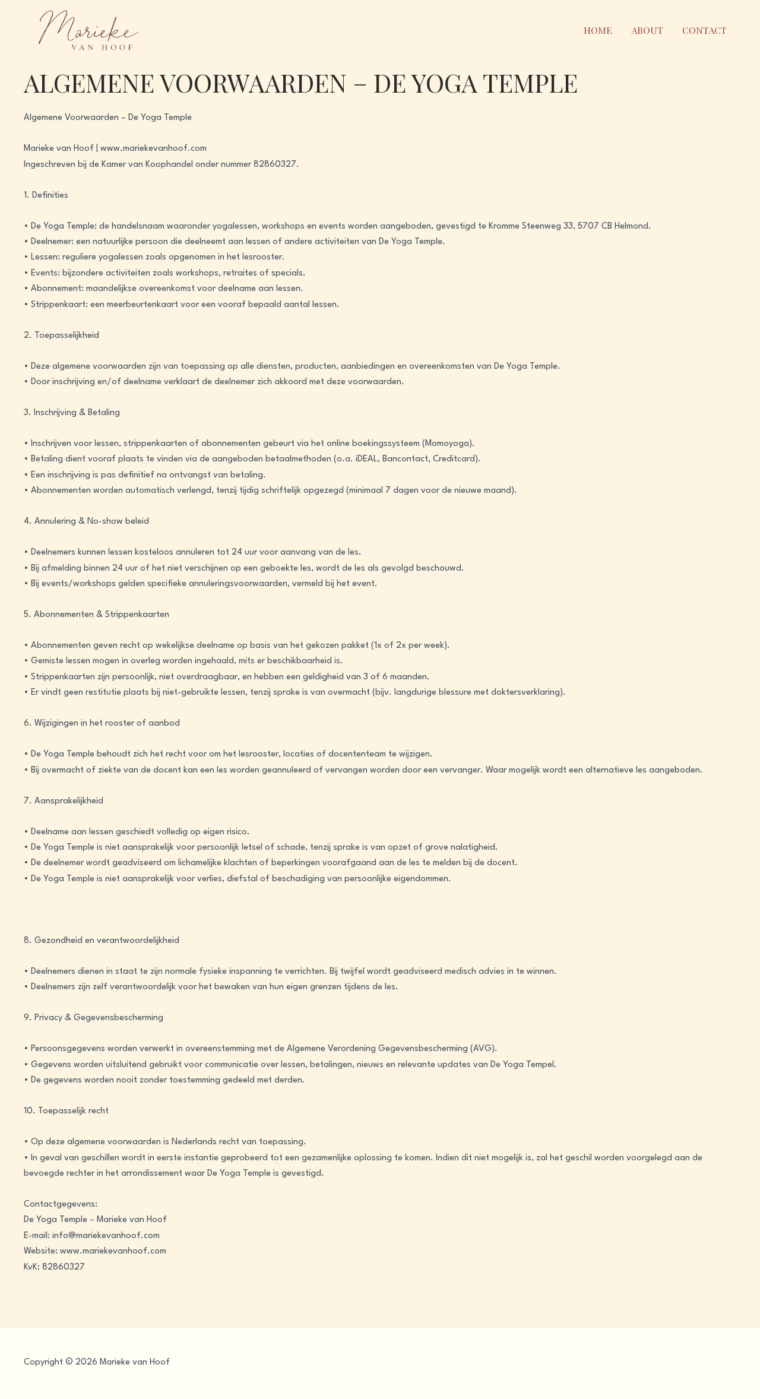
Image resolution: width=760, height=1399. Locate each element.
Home (598, 30)
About (647, 30)
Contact (704, 30)
